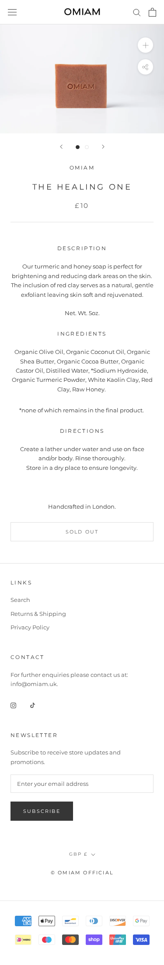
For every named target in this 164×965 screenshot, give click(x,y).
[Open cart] (152, 12)
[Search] (137, 12)
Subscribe (41, 811)
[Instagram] (13, 705)
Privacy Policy (29, 627)
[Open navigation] (12, 12)
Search (20, 599)
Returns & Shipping (38, 613)
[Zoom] (145, 45)
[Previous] (61, 147)
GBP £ (78, 854)
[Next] (103, 147)
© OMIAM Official (82, 873)
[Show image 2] (87, 147)
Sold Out (82, 532)
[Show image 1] (78, 147)
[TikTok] (32, 705)
